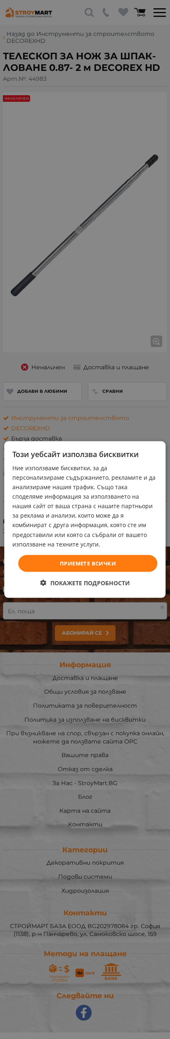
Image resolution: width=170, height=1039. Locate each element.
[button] (85, 583)
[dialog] (84, 519)
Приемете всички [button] (88, 563)
